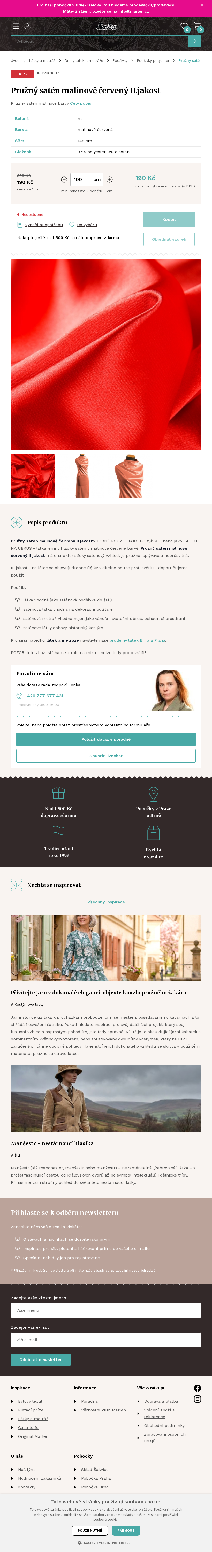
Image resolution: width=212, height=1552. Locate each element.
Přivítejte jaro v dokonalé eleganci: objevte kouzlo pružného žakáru (98, 992)
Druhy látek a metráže (84, 60)
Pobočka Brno (95, 1487)
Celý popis (80, 103)
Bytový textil (30, 1401)
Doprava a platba (161, 1401)
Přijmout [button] (126, 1530)
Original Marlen (33, 1436)
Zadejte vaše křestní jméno (38, 1297)
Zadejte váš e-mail (30, 1327)
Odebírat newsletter (40, 1359)
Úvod (15, 60)
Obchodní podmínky (164, 1425)
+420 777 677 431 (44, 695)
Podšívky (119, 60)
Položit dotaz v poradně (106, 739)
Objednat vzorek (169, 239)
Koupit (169, 219)
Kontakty (26, 1487)
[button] (169, 239)
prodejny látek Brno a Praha (137, 640)
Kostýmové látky (28, 1004)
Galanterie (28, 1427)
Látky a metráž (42, 60)
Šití (17, 1155)
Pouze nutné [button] (90, 1530)
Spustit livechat (106, 755)
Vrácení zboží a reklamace (159, 1413)
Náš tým (26, 1469)
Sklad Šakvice (95, 1469)
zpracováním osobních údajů (133, 1270)
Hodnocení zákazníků (39, 1478)
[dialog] (106, 1523)
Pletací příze (30, 1410)
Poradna (89, 1401)
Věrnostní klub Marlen (103, 1410)
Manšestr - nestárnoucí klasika (52, 1143)
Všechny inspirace (106, 902)
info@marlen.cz (133, 11)
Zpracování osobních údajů (165, 1437)
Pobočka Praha (96, 1478)
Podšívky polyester (153, 60)
